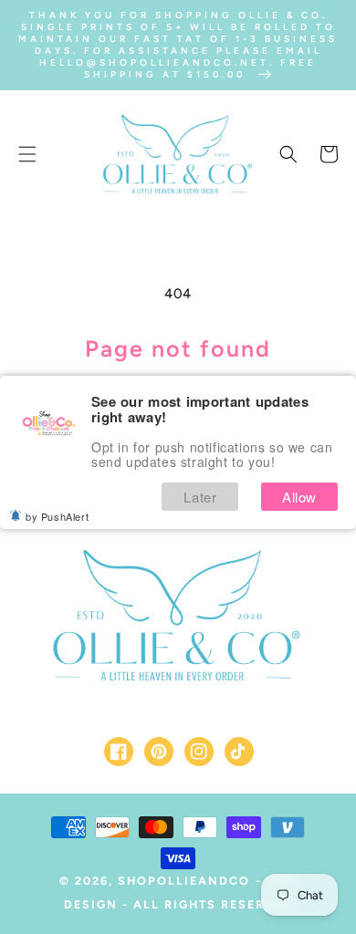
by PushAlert (57, 516)
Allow (299, 496)
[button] (27, 154)
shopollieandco (184, 880)
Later (199, 496)
